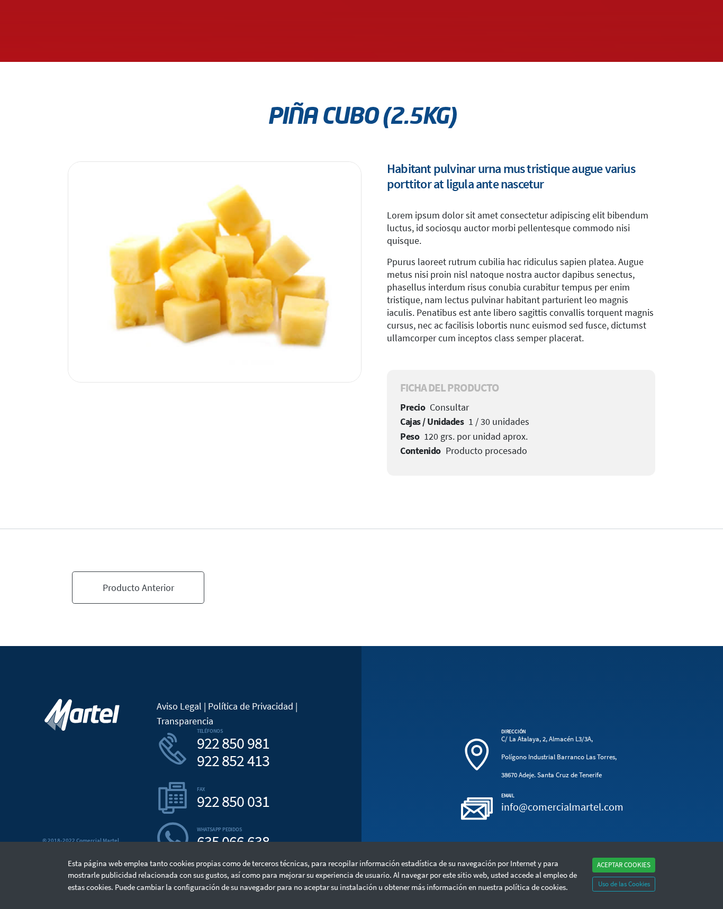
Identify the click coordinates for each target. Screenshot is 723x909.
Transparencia (185, 721)
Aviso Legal (179, 706)
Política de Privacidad (250, 706)
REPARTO (593, 12)
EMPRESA (115, 12)
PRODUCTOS (550, 12)
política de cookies (535, 887)
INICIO (82, 12)
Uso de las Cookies (624, 883)
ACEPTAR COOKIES (623, 864)
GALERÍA (151, 12)
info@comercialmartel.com (562, 806)
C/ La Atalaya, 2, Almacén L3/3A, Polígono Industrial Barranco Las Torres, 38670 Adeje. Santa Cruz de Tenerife (559, 757)
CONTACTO (633, 12)
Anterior (138, 587)
